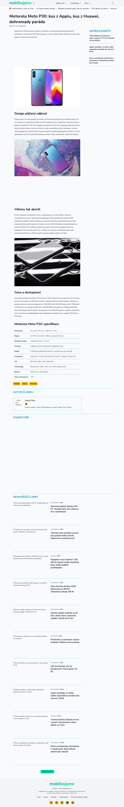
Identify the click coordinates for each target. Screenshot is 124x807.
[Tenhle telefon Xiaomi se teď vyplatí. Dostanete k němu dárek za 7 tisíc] (31, 725)
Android (16, 384)
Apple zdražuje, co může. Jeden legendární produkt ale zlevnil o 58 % (101, 49)
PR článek (53, 716)
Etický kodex (63, 797)
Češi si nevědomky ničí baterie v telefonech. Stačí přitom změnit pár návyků (101, 60)
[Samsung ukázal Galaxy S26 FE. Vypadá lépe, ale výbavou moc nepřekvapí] (31, 512)
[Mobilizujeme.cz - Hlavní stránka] (20, 3)
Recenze (114, 9)
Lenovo (24, 384)
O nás (39, 797)
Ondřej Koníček (55, 502)
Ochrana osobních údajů (79, 797)
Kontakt (54, 797)
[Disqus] (62, 443)
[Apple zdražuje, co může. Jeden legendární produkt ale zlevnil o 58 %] (31, 698)
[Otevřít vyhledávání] (112, 3)
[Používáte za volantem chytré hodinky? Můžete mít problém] (31, 645)
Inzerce (45, 797)
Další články (47, 772)
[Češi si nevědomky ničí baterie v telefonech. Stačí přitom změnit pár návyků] (31, 752)
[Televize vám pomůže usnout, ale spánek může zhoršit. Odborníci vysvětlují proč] (31, 538)
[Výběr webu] (34, 3)
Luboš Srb (53, 556)
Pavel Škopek (54, 636)
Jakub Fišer (12, 26)
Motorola (33, 384)
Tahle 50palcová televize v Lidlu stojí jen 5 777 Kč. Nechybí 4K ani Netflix (101, 38)
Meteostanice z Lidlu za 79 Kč (22, 9)
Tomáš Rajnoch (55, 529)
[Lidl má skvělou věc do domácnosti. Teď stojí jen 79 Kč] (31, 672)
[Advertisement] (47, 52)
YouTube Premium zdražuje (45, 9)
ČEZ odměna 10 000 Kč (100, 9)
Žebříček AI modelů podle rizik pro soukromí (73, 9)
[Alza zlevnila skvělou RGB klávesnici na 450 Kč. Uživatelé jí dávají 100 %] (31, 592)
